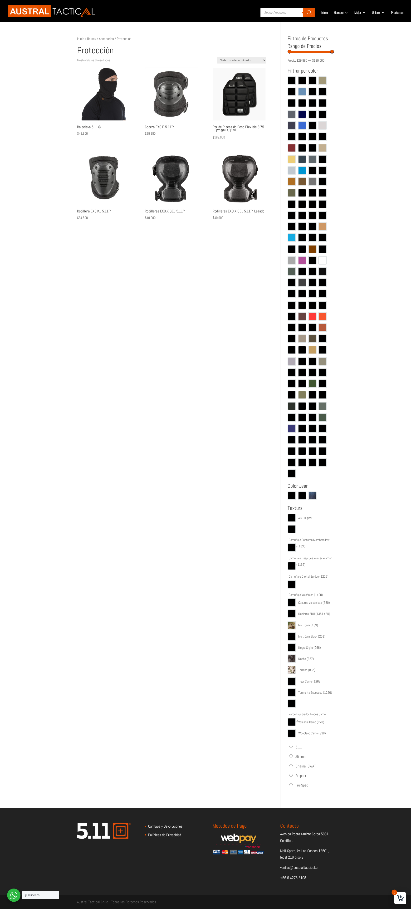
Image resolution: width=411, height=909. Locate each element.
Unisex (376, 13)
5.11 (298, 747)
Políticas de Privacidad (164, 834)
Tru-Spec (301, 785)
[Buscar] (309, 12)
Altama (300, 756)
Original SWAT (305, 766)
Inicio (324, 13)
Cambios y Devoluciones (165, 826)
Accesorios (106, 39)
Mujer (357, 13)
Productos (397, 13)
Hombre (338, 13)
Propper (300, 775)
